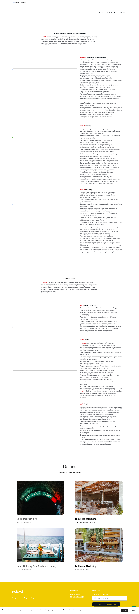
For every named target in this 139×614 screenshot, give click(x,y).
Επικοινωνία (122, 12)
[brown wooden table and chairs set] (99, 498)
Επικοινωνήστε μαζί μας (100, 594)
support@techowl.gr (76, 597)
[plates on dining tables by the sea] (40, 545)
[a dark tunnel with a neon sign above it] (40, 498)
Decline (133, 610)
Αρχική (101, 12)
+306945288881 (75, 594)
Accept (125, 610)
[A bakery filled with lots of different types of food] (99, 545)
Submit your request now (106, 604)
